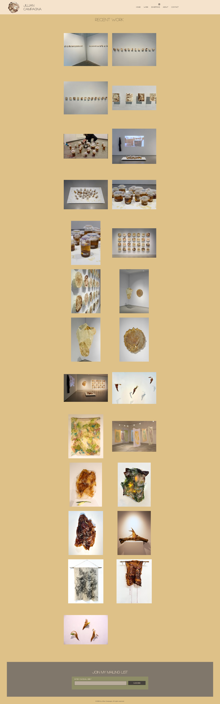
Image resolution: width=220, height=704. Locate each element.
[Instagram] (159, 4)
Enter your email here (82, 679)
